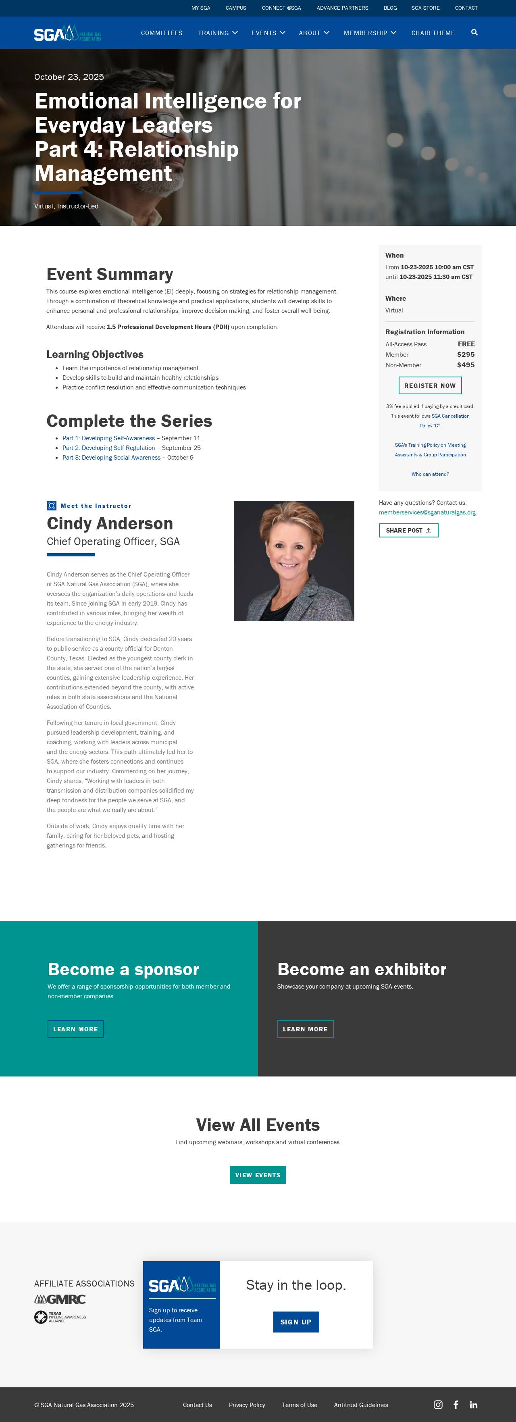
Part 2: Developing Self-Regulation (108, 447)
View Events (258, 1175)
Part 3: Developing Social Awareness (111, 457)
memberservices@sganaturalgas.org (427, 512)
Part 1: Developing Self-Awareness (108, 438)
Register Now (430, 385)
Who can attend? (430, 474)
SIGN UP (296, 1321)
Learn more (75, 1029)
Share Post (404, 530)
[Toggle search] (474, 33)
